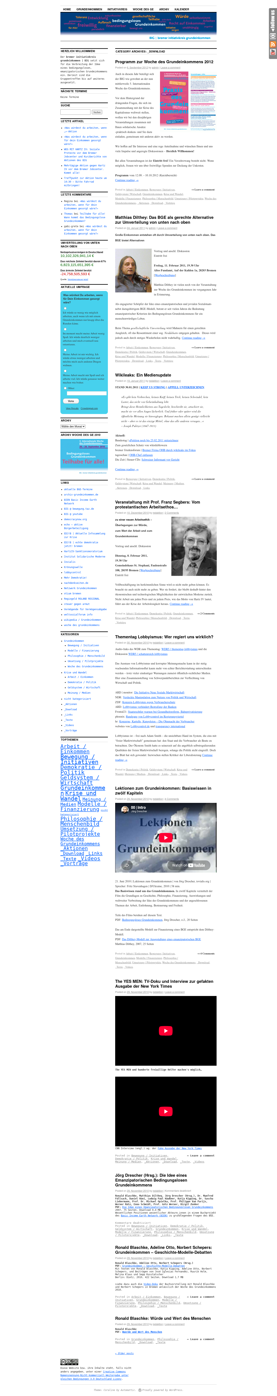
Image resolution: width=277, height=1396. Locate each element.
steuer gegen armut (77, 604)
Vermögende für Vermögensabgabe (85, 609)
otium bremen (72, 593)
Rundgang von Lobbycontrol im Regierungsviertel (155, 716)
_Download (156, 203)
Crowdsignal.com (89, 408)
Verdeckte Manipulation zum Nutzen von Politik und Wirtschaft (159, 697)
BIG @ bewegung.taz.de (79, 508)
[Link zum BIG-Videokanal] (273, 52)
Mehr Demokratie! (75, 577)
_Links (148, 361)
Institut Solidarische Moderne (84, 556)
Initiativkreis (117, 9)
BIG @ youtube (73, 514)
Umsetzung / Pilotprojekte (189, 198)
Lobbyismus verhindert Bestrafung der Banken (149, 707)
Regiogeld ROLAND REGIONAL (82, 598)
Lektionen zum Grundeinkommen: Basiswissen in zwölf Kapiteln (163, 790)
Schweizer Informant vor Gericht (160, 459)
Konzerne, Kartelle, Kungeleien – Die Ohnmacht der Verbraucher (156, 721)
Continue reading (126, 180)
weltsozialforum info (78, 614)
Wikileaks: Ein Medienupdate (143, 375)
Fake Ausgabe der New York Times (180, 1148)
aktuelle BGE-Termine (78, 489)
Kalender (182, 9)
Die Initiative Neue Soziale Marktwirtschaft (159, 692)
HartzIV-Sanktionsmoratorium (83, 551)
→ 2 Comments (206, 613)
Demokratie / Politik (126, 352)
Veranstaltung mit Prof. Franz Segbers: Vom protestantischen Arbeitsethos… (157, 504)
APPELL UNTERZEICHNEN (186, 387)
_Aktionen (143, 203)
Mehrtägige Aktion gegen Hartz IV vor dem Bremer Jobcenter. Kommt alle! (84, 169)
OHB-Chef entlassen (141, 455)
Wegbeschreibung (165, 275)
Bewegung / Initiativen (162, 189)
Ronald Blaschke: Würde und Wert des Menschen (163, 1318)
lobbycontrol (72, 572)
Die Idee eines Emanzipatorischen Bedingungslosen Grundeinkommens (167, 1207)
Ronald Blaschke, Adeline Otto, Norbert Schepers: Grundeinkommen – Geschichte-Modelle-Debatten (163, 1249)
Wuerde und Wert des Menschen (142, 1332)
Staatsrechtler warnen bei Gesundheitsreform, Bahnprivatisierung (165, 712)
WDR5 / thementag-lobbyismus (179, 649)
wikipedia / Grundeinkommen (82, 619)
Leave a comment (170, 67)
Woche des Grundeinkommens (178, 962)
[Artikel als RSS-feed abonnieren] (273, 44)
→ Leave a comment (203, 189)
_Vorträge (169, 203)
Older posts (124, 1353)
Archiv (164, 9)
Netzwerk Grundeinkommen (80, 588)
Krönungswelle (73, 567)
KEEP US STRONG (153, 387)
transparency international (170, 726)
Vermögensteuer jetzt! (78, 279)
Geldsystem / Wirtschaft (128, 194)
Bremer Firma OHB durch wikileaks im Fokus (169, 450)
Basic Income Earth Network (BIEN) (144, 1215)
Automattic (128, 1390)
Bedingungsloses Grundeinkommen (142, 920)
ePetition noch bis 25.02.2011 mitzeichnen (153, 440)
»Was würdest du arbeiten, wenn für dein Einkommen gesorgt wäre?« (85, 140)
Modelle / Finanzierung (128, 198)
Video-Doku (151, 1284)
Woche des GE (143, 9)
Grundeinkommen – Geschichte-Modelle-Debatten (153, 1265)
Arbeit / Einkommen (137, 189)
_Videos (182, 774)
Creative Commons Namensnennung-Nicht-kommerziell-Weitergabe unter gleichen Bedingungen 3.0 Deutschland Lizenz (94, 1375)
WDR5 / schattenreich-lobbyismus (147, 654)
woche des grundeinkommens (82, 625)
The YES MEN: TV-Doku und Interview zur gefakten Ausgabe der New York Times (164, 983)
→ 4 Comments (206, 953)
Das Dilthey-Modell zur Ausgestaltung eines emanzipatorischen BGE (161, 939)
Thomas (68, 213)
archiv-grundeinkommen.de (81, 494)
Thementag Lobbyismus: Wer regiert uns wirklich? (164, 637)
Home (67, 9)
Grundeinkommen (89, 9)
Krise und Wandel (173, 194)
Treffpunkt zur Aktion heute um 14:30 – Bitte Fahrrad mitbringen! (85, 182)
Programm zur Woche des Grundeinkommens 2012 (164, 61)
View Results (72, 408)
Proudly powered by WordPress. (163, 1390)
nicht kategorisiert (77, 698)
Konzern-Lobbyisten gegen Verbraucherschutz (148, 702)
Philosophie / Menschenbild (157, 198)
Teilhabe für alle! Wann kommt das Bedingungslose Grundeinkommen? (84, 217)
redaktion (154, 380)
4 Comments (172, 798)
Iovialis (69, 562)
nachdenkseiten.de (76, 583)
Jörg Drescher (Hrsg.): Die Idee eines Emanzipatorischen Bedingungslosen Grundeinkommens (151, 1180)
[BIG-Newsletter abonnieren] (273, 36)
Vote (71, 401)
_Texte (157, 361)
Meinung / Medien (173, 483)
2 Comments (172, 512)
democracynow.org (75, 519)
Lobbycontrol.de (140, 726)
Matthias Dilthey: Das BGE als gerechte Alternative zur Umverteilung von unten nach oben (164, 219)
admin (155, 67)
